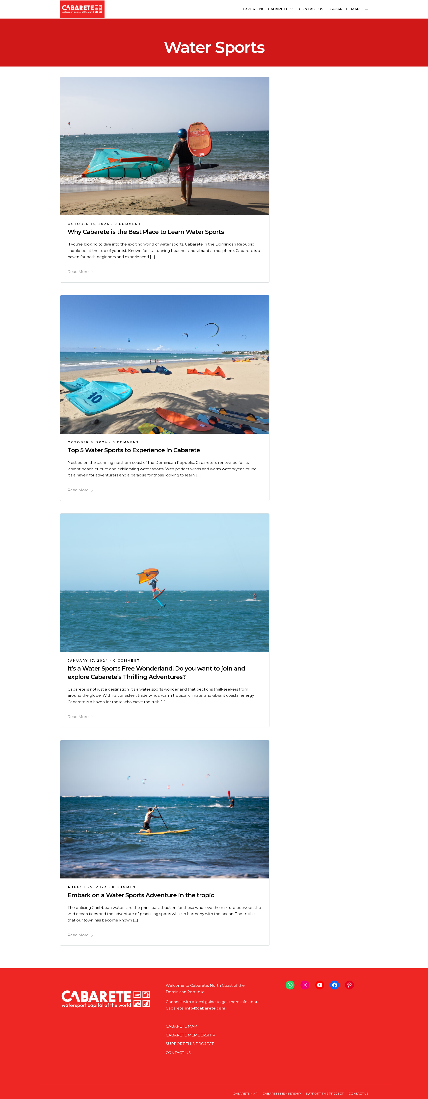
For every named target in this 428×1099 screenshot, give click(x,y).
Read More (78, 271)
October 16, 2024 (88, 224)
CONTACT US (311, 9)
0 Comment (127, 224)
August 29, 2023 (87, 887)
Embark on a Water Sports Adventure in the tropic (141, 895)
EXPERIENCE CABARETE (265, 9)
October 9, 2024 (87, 442)
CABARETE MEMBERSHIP (190, 1035)
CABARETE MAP (345, 9)
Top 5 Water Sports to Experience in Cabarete (134, 450)
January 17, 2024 (88, 660)
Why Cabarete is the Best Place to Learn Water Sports (146, 231)
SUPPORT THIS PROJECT (190, 1043)
